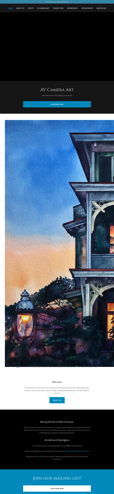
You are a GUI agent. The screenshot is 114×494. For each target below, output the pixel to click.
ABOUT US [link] (20, 8)
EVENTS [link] (31, 8)
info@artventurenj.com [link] (81, 451)
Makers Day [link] (101, 8)
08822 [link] (68, 451)
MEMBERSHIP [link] (72, 8)
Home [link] (10, 8)
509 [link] (41, 456)
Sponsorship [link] (87, 8)
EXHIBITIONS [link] (58, 8)
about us (57, 400)
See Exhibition (57, 104)
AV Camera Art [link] (43, 8)
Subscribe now (57, 489)
